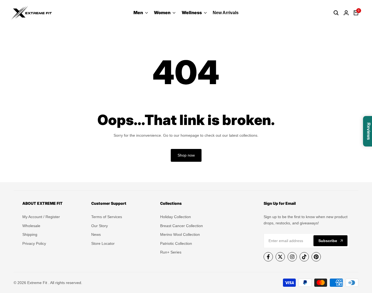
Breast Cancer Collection (181, 226)
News (96, 234)
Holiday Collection (175, 217)
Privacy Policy (34, 243)
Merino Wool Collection (180, 234)
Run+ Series (170, 252)
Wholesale (31, 226)
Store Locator (103, 243)
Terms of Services (106, 217)
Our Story (99, 226)
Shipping (29, 234)
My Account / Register (41, 217)
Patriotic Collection (176, 243)
